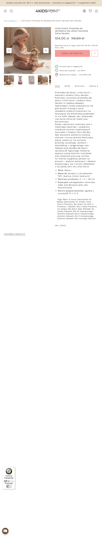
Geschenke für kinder (74, 202)
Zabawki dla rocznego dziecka (81, 218)
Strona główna (10, 21)
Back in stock (70, 199)
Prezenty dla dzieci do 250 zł (79, 204)
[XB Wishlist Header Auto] (90, 11)
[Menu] (13, 468)
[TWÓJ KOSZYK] (96, 11)
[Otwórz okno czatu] (5, 531)
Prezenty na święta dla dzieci (77, 207)
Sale (80, 209)
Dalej (46, 50)
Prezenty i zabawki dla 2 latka (72, 206)
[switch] (9, 486)
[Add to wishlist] (94, 53)
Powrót (9, 50)
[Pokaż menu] (5, 11)
